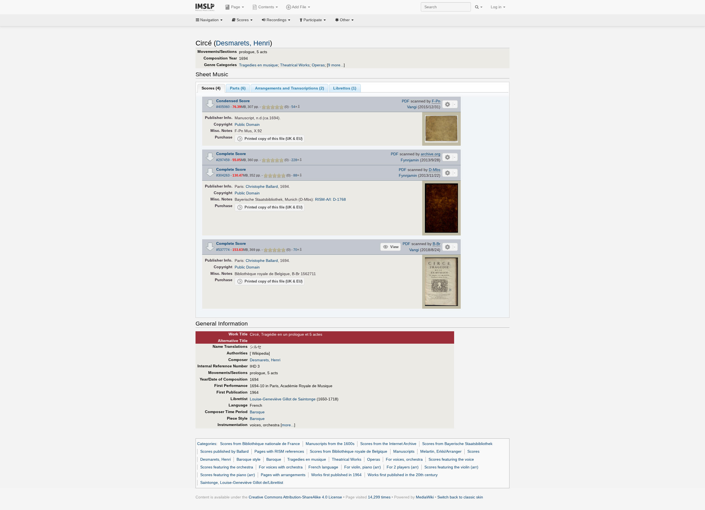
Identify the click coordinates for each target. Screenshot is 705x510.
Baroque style (249, 459)
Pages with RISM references (279, 451)
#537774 (223, 250)
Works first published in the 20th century (403, 475)
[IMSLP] (206, 7)
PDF (406, 101)
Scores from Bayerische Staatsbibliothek (457, 443)
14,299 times (379, 497)
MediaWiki (425, 497)
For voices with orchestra (281, 467)
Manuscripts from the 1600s (330, 443)
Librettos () (344, 88)
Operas (318, 65)
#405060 (223, 107)
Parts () (238, 88)
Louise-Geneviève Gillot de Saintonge (283, 399)
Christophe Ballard (262, 186)
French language (323, 467)
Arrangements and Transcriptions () (289, 88)
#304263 (223, 175)
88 (295, 175)
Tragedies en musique (258, 65)
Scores (473, 451)
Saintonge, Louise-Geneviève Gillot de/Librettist (241, 482)
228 (294, 160)
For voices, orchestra (404, 459)
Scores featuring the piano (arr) (227, 475)
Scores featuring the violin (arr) (451, 467)
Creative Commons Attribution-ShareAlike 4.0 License (295, 497)
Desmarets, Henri (243, 43)
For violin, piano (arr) (362, 467)
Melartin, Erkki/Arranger (441, 451)
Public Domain (247, 124)
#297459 (223, 160)
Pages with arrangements (283, 475)
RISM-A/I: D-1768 (330, 199)
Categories (206, 443)
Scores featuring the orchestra (226, 467)
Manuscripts (403, 451)
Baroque (257, 412)
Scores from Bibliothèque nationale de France (260, 443)
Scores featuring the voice (451, 459)
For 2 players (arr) (403, 467)
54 (293, 107)
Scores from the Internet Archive (388, 443)
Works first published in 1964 (336, 475)
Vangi (412, 107)
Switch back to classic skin (460, 497)
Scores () (211, 88)
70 (295, 250)
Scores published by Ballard (224, 451)
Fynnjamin (410, 160)
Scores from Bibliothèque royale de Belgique (348, 451)
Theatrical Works (295, 65)
